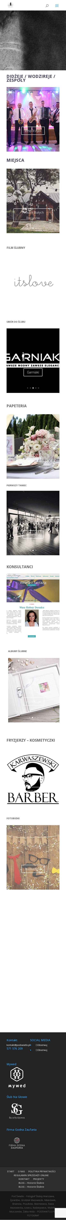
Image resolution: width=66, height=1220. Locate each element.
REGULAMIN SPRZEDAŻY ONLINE (31, 1175)
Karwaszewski (33, 791)
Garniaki (33, 372)
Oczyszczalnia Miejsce (33, 212)
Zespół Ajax (33, 130)
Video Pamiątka (33, 298)
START (10, 1171)
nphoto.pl (34, 701)
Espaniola (33, 534)
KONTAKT (24, 1178)
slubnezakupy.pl (33, 458)
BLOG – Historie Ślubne (31, 1182)
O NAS (21, 1171)
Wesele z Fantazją (33, 582)
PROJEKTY (38, 1178)
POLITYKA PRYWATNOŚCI (42, 1171)
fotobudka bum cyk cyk (33, 875)
